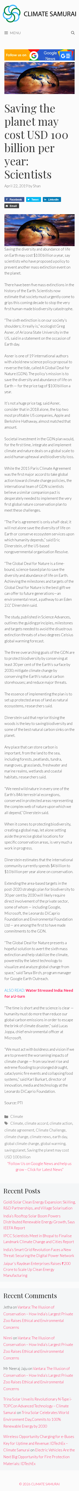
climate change (16, 1136)
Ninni (7, 1338)
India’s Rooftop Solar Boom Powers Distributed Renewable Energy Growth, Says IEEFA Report (39, 1222)
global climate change (21, 1143)
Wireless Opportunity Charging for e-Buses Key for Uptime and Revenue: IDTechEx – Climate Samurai (38, 1443)
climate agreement (19, 1130)
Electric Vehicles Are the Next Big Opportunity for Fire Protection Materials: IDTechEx (39, 1457)
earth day (59, 1136)
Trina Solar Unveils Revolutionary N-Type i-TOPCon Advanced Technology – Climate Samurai (37, 1406)
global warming (53, 1143)
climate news (40, 1136)
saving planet (14, 1150)
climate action (61, 1123)
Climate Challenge (51, 1130)
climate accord (36, 1123)
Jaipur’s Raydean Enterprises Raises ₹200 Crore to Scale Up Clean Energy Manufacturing (36, 1269)
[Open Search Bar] (73, 32)
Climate (16, 1116)
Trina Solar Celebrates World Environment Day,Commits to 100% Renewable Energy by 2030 (36, 1419)
